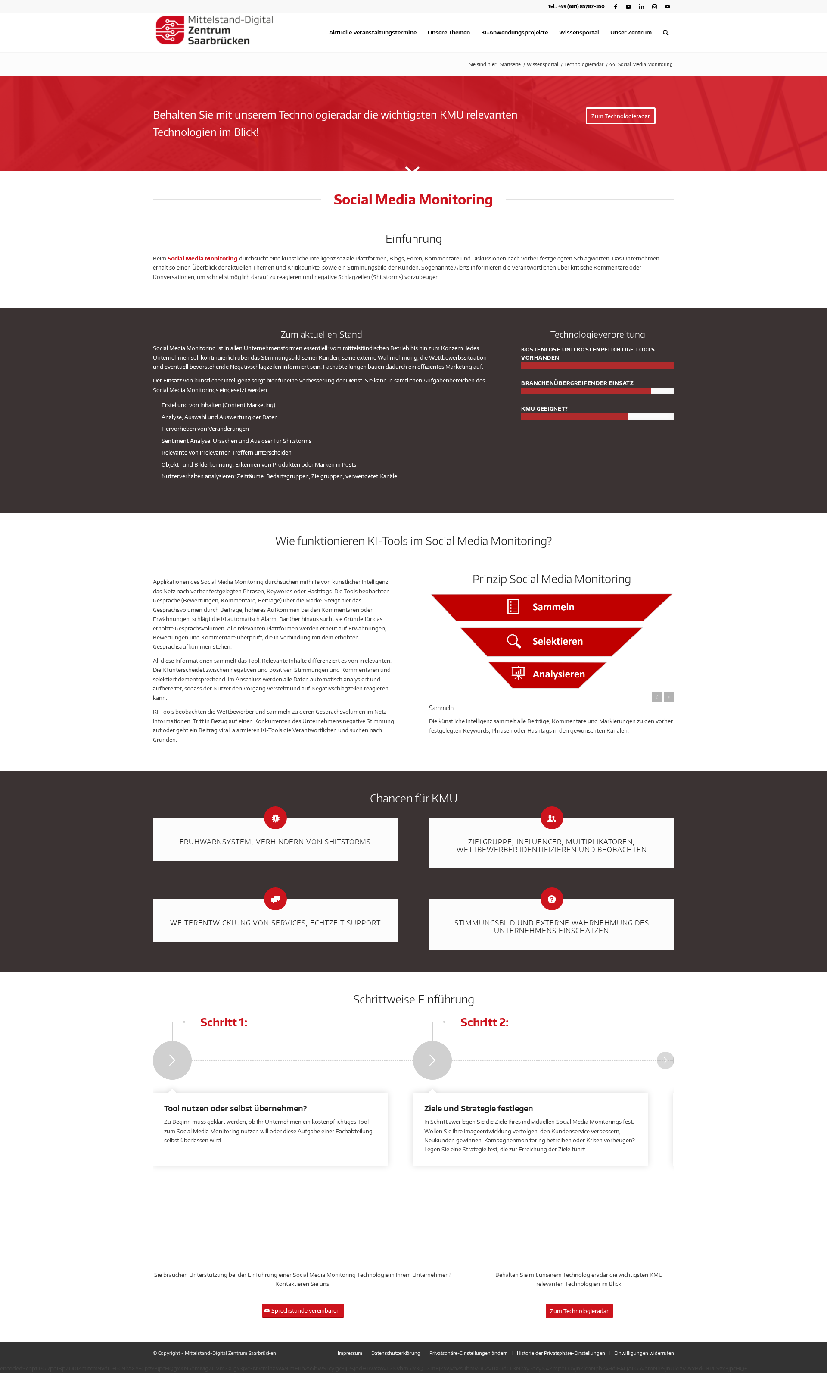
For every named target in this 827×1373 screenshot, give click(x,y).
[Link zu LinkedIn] (641, 6)
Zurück (657, 697)
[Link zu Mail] (667, 6)
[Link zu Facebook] (615, 6)
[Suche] (665, 32)
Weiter (669, 697)
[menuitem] (372, 32)
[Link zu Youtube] (628, 6)
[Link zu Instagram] (654, 6)
